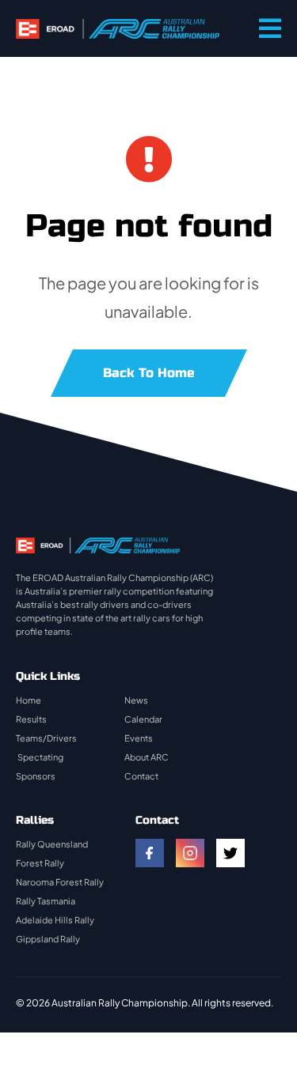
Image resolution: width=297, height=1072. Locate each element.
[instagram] (190, 853)
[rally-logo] (117, 26)
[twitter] (230, 853)
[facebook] (149, 853)
